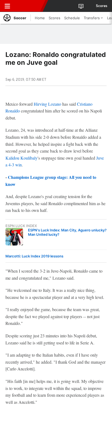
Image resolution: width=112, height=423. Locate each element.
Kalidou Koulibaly (21, 158)
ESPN (29, 6)
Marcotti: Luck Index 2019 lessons (34, 256)
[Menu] (7, 6)
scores (101, 6)
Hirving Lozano (47, 104)
